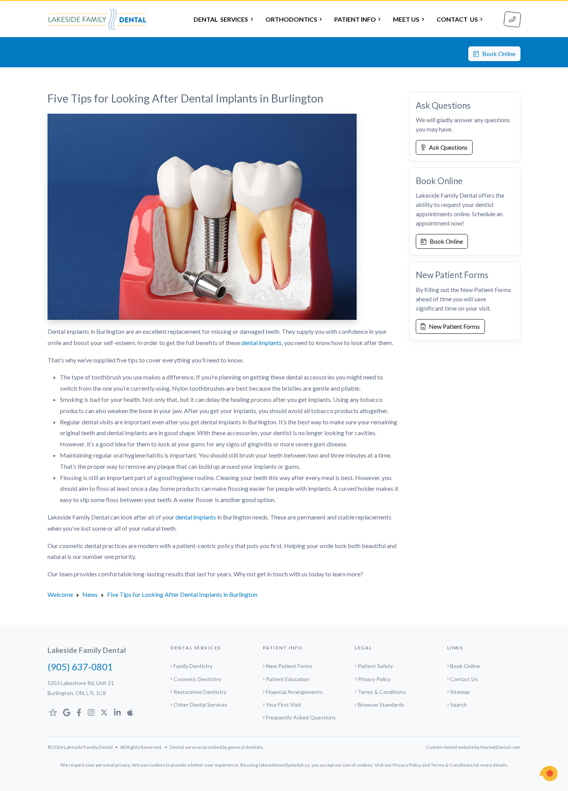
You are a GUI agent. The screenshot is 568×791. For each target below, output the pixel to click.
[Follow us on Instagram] (91, 712)
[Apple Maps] (130, 712)
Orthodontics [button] (291, 19)
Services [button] (221, 19)
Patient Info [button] (355, 19)
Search (458, 704)
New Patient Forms (452, 326)
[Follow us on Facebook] (79, 712)
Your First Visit (283, 704)
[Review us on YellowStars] (53, 712)
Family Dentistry (193, 666)
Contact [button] (457, 19)
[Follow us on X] (104, 712)
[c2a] (548, 773)
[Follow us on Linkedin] (117, 712)
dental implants (261, 342)
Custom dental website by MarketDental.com (473, 747)
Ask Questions (446, 147)
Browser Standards (381, 704)
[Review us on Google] (66, 712)
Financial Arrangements (294, 691)
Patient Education (288, 679)
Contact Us (464, 679)
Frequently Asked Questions (301, 717)
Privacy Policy (374, 679)
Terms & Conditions (382, 691)
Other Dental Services (200, 704)
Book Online (497, 53)
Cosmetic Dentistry (197, 679)
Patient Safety (375, 666)
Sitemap (460, 691)
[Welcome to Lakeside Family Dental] (97, 19)
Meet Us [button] (406, 19)
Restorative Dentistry (199, 691)
